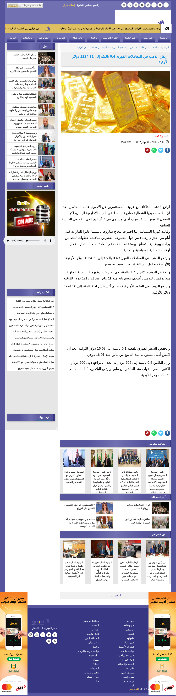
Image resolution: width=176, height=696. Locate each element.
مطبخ (96, 660)
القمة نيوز (134, 689)
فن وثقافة (129, 625)
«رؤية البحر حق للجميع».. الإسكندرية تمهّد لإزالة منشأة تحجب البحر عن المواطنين (23, 149)
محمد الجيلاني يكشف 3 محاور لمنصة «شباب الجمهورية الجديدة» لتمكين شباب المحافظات (23, 125)
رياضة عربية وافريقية (88, 651)
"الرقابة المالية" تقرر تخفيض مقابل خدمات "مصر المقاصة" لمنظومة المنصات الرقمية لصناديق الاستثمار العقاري (130, 571)
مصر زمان (93, 642)
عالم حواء (78, 37)
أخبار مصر (148, 37)
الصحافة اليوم (92, 638)
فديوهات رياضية (126, 655)
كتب (162, 135)
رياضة (94, 37)
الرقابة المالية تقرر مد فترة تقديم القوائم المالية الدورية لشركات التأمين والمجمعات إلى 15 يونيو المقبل (102, 571)
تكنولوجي (43, 37)
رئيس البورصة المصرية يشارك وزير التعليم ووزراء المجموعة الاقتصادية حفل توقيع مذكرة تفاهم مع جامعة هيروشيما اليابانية (157, 482)
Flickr (136, 5)
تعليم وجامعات (91, 672)
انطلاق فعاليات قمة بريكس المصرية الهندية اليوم (137, 521)
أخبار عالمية (130, 37)
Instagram (142, 5)
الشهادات (94, 668)
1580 (123, 142)
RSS (130, 5)
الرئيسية (164, 37)
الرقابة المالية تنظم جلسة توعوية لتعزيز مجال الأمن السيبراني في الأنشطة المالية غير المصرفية (74, 569)
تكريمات (61, 37)
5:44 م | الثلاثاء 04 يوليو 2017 (150, 142)
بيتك (97, 681)
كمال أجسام (93, 677)
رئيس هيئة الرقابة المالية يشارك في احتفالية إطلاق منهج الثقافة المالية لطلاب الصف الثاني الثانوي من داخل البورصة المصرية (129, 482)
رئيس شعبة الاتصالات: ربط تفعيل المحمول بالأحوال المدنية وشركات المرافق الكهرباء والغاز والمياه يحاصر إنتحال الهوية (23, 140)
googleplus (154, 5)
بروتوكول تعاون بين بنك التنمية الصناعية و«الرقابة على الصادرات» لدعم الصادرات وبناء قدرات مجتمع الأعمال (157, 571)
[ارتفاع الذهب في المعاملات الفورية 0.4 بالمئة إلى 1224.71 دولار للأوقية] (154, 150)
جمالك (95, 664)
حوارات (95, 629)
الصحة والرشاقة (126, 664)
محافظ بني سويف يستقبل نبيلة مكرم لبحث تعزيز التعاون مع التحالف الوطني (80, 522)
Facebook (166, 5)
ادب (132, 685)
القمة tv (95, 625)
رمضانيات (129, 681)
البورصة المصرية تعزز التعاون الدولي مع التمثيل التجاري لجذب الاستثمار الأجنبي (74, 477)
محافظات (27, 37)
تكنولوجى (129, 638)
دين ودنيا (129, 642)
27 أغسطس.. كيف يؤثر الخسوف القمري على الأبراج (80, 507)
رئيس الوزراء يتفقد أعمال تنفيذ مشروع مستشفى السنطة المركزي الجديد (36, 370)
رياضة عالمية (127, 651)
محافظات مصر (91, 621)
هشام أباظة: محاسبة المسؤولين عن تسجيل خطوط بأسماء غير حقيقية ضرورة (23, 162)
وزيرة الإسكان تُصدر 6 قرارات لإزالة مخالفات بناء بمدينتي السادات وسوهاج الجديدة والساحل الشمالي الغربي (23, 177)
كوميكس (129, 629)
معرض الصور (127, 672)
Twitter (160, 5)
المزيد (13, 37)
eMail (123, 5)
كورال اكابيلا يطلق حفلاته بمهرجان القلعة (138, 507)
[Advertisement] (115, 179)
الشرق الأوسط (110, 37)
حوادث (130, 621)
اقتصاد (131, 634)
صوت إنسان (128, 677)
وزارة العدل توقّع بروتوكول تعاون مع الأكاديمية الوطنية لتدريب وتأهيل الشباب (33, 364)
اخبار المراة (128, 660)
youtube (148, 5)
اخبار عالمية (93, 634)
